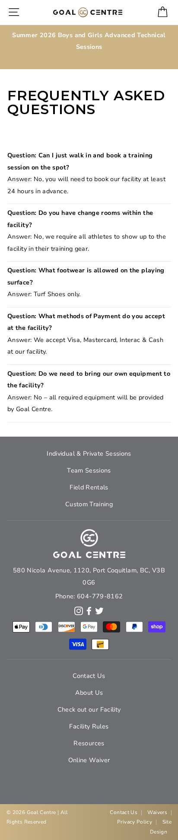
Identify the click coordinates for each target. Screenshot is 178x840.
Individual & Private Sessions (89, 453)
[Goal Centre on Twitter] (99, 610)
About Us (89, 692)
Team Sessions (89, 470)
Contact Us (89, 675)
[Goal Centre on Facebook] (89, 610)
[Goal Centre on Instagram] (78, 610)
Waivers (157, 812)
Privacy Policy (134, 821)
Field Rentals (89, 487)
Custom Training (89, 504)
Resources (88, 743)
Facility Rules (88, 726)
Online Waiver (89, 760)
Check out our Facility (89, 709)
